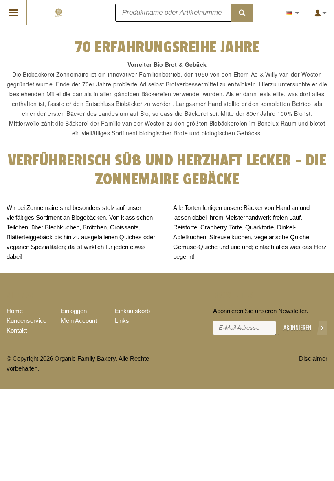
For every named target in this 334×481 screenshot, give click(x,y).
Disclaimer (313, 358)
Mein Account (79, 320)
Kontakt (17, 330)
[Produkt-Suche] (242, 13)
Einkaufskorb (132, 310)
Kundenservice (26, 320)
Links (122, 320)
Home (15, 310)
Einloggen (74, 310)
